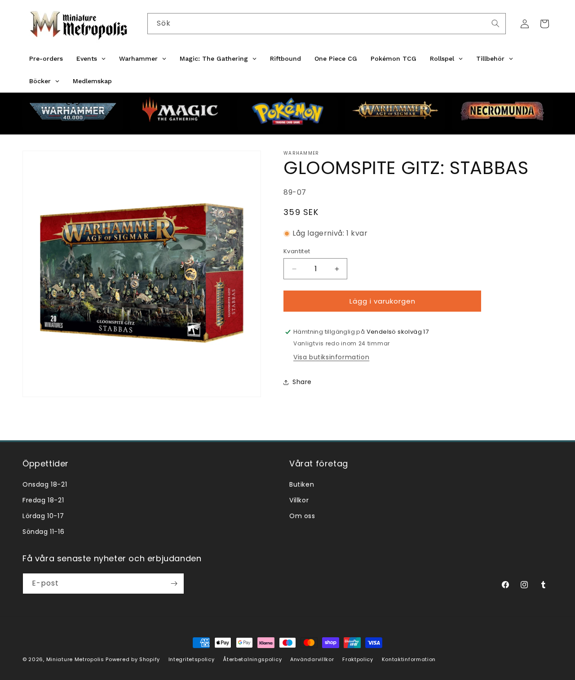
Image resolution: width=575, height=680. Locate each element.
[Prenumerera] (174, 583)
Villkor (299, 500)
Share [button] (302, 381)
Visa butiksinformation (331, 357)
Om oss (302, 515)
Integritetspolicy (191, 659)
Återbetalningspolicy (252, 659)
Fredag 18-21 (43, 500)
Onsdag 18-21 (44, 484)
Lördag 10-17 (43, 515)
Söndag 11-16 (43, 531)
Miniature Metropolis (75, 659)
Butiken (301, 484)
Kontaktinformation (409, 659)
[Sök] (495, 23)
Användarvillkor (312, 659)
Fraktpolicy (357, 659)
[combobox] (327, 23)
